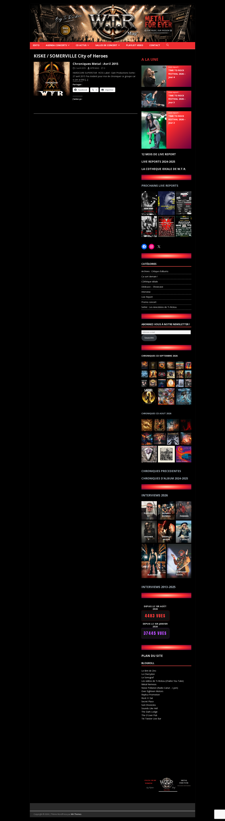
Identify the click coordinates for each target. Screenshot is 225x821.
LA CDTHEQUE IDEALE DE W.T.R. (163, 169)
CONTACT (154, 45)
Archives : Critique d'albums (154, 271)
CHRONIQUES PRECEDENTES (161, 471)
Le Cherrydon (148, 674)
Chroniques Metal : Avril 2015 (95, 64)
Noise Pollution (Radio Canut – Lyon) (159, 687)
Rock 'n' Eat (147, 698)
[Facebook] (144, 246)
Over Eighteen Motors (152, 691)
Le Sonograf (147, 677)
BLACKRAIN (153, 574)
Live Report (147, 296)
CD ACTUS (81, 45)
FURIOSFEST (148, 514)
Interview (145, 291)
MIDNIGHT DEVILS (184, 538)
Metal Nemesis (148, 684)
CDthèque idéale (149, 281)
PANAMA (184, 516)
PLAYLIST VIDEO (134, 45)
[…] (86, 79)
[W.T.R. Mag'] (112, 40)
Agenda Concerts (56, 45)
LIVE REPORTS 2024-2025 (158, 161)
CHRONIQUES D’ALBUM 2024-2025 (164, 478)
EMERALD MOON (166, 538)
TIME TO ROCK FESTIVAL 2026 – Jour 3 (177, 99)
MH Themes (76, 814)
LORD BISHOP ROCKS (180, 573)
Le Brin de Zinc (148, 670)
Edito (36, 45)
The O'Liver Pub (149, 715)
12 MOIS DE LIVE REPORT (158, 154)
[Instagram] (151, 246)
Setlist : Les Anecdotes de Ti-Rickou (159, 307)
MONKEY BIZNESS (166, 514)
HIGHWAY (148, 538)
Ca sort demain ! (149, 276)
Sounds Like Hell (149, 708)
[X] (159, 246)
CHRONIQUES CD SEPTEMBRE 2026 (159, 355)
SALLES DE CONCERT (106, 45)
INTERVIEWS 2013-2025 (158, 587)
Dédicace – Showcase (152, 286)
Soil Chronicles (148, 705)
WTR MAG (94, 68)
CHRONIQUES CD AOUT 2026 (156, 413)
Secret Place (147, 701)
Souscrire (149, 337)
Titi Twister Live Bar (151, 718)
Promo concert (148, 302)
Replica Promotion (150, 694)
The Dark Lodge (149, 711)
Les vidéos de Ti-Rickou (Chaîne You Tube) (162, 681)
